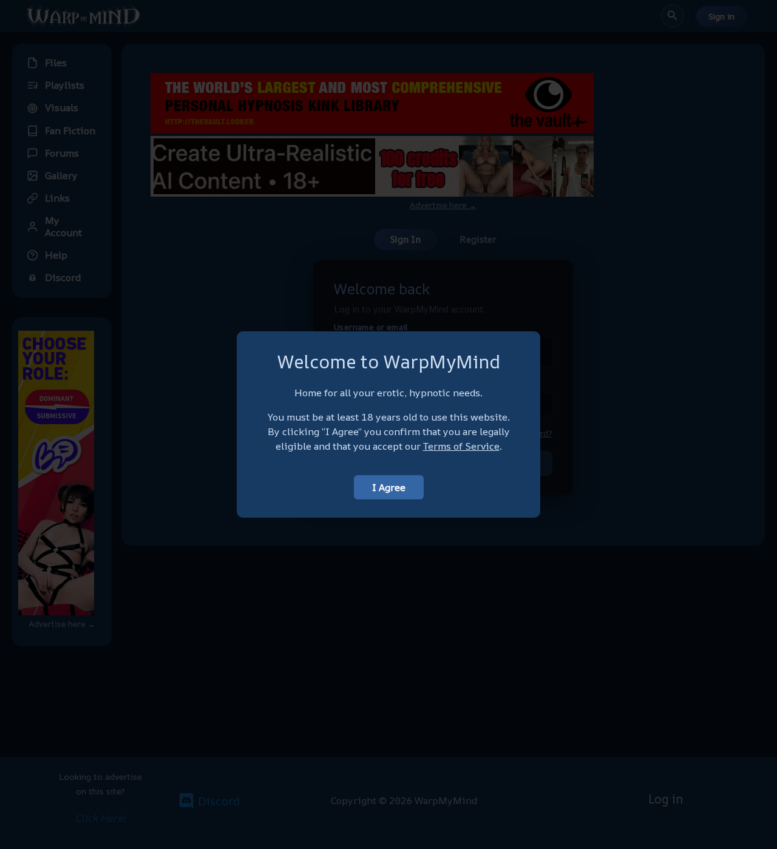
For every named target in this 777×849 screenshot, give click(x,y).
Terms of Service (461, 446)
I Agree (388, 487)
